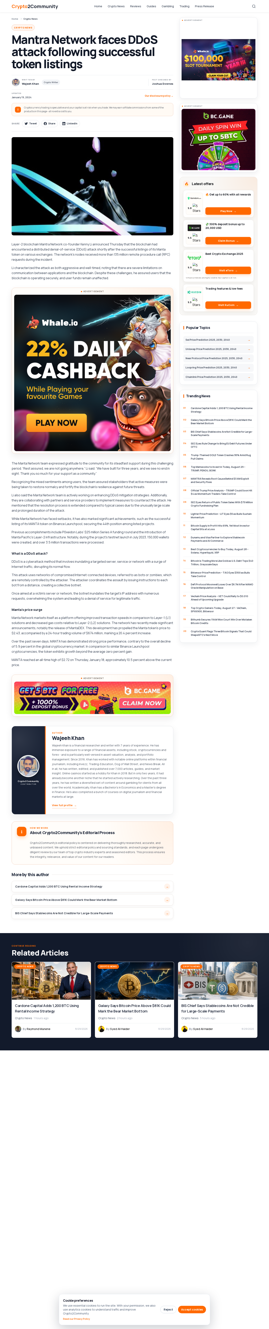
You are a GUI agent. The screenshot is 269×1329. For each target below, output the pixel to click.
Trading (184, 6)
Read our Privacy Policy (76, 1319)
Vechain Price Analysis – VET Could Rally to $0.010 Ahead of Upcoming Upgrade (219, 598)
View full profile (64, 805)
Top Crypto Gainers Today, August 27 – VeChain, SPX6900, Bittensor (219, 609)
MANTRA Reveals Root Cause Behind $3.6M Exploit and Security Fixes (220, 480)
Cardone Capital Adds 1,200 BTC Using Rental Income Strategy (58, 886)
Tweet (33, 123)
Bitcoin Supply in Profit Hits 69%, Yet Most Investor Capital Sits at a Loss (220, 527)
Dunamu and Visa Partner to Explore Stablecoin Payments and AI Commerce (218, 539)
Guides (151, 6)
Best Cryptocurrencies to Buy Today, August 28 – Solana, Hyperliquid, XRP (220, 551)
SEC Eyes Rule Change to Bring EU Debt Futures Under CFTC (221, 445)
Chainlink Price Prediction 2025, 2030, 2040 (211, 377)
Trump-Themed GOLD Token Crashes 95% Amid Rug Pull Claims (221, 456)
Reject (168, 1309)
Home (98, 6)
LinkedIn (72, 123)
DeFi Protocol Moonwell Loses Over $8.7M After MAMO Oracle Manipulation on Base (222, 586)
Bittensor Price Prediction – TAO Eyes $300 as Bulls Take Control (220, 574)
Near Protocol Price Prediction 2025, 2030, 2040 (214, 358)
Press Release (204, 6)
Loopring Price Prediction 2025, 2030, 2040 (211, 367)
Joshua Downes (162, 83)
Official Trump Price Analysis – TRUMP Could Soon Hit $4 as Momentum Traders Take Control (221, 492)
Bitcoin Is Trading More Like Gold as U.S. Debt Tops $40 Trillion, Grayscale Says (222, 562)
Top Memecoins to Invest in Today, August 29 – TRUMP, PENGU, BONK (218, 468)
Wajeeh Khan (68, 738)
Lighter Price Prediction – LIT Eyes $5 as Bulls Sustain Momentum (221, 515)
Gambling (168, 6)
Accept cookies (192, 1309)
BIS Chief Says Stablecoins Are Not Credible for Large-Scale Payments (64, 913)
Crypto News (116, 6)
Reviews (135, 6)
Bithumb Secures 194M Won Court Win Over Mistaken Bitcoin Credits (221, 621)
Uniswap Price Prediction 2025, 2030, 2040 (211, 349)
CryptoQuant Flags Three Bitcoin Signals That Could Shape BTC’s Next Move (221, 633)
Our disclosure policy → (159, 95)
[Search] (253, 6)
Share (51, 123)
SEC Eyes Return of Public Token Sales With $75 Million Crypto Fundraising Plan (222, 504)
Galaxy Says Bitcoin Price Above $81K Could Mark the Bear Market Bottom (66, 900)
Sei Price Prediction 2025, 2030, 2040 (208, 339)
